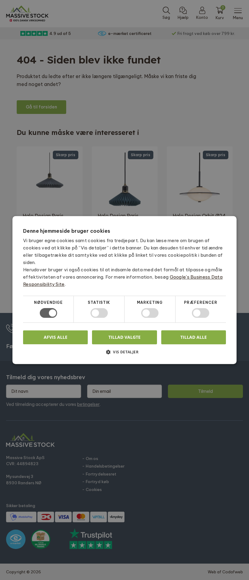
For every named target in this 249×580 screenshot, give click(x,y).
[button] (124, 354)
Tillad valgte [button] (124, 337)
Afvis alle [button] (55, 337)
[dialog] (124, 290)
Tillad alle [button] (193, 337)
